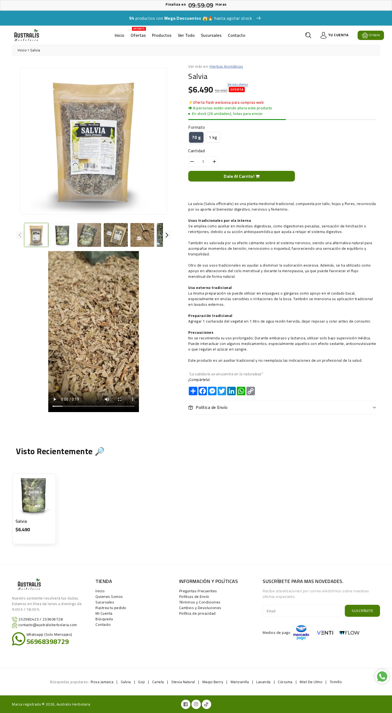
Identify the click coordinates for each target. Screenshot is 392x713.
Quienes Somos (109, 596)
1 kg (213, 137)
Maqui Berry (212, 681)
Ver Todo (186, 35)
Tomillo (336, 681)
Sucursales (211, 35)
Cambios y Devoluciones (200, 607)
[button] (308, 35)
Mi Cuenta (104, 613)
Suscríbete (362, 610)
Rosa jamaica (102, 681)
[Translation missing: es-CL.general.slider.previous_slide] (20, 235)
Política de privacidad (197, 613)
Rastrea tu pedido (110, 607)
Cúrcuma (285, 681)
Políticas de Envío (194, 596)
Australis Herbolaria (73, 704)
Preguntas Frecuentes (198, 590)
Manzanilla (240, 681)
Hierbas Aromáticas (226, 66)
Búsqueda (104, 618)
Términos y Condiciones (200, 602)
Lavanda (263, 681)
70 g (196, 137)
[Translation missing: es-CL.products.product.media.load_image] (36, 235)
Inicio (119, 35)
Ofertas (138, 33)
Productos (161, 35)
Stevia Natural (183, 681)
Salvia (21, 521)
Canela (158, 681)
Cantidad (196, 150)
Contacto (236, 35)
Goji (141, 681)
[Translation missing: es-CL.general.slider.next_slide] (167, 235)
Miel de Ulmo (311, 681)
